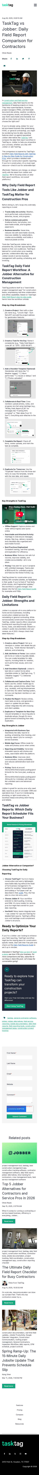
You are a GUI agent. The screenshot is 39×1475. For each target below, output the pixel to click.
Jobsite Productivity (17, 1335)
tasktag (10, 1018)
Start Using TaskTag (15, 1006)
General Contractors (21, 1342)
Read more (8, 1221)
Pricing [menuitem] (19, 1410)
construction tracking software (14, 1170)
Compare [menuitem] (19, 1415)
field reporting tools (16, 1026)
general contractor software (25, 1018)
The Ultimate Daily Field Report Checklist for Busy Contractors (19, 1272)
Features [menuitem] (19, 1405)
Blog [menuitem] (19, 1419)
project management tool (12, 1166)
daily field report (27, 1173)
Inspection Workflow (10, 1344)
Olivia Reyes (7, 53)
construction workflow (17, 1253)
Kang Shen (6, 1374)
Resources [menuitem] (19, 1424)
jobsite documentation (19, 1024)
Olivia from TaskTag (16, 1283)
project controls (16, 1347)
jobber (4, 1021)
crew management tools (21, 1177)
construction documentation (13, 1333)
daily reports (24, 1344)
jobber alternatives (15, 1021)
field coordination (16, 1258)
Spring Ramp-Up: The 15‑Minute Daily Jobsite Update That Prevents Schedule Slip (19, 1360)
